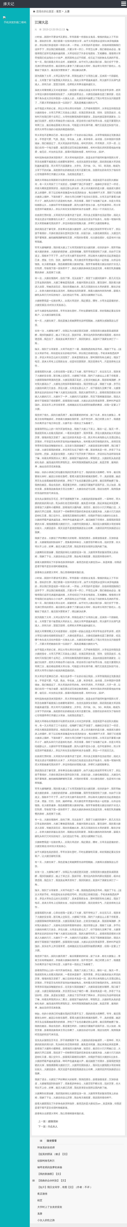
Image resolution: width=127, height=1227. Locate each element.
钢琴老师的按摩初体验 (49, 1167)
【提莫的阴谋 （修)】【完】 (53, 1154)
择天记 (8, 4)
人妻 (67, 11)
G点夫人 (53, 1126)
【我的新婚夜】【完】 (49, 1173)
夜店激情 (42, 1193)
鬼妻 (39, 1213)
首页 (58, 11)
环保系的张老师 (46, 1147)
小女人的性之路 (46, 1220)
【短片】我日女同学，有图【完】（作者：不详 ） (65, 1187)
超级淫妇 (53, 1121)
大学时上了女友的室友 (49, 1207)
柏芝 (39, 1200)
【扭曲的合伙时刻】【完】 (52, 1180)
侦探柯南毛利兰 (46, 1160)
